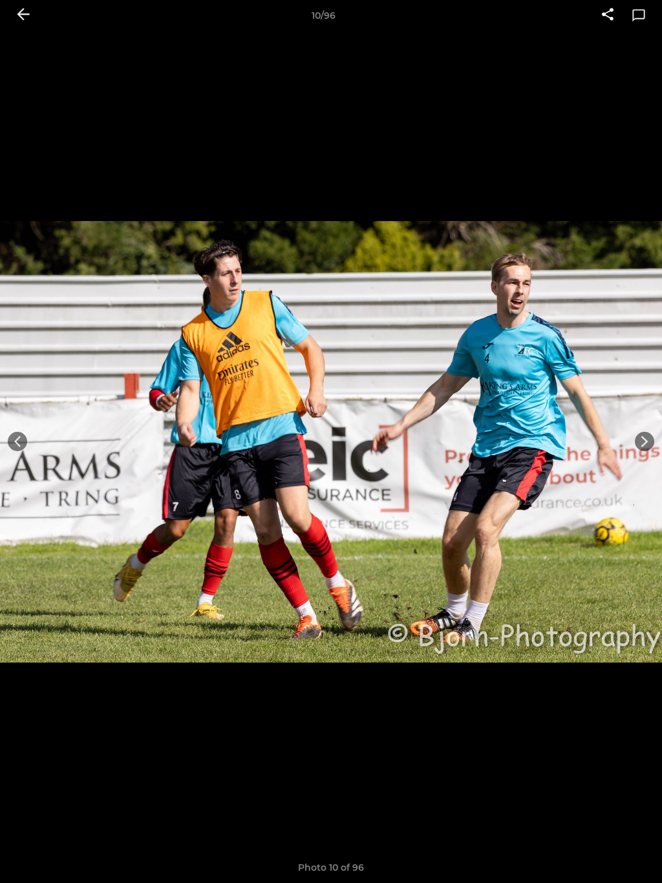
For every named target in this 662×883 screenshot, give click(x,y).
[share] (607, 15)
